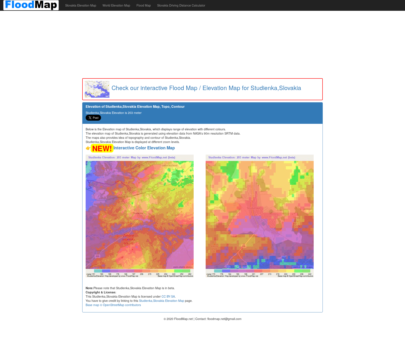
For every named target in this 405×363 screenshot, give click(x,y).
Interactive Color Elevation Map (144, 148)
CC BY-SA (168, 296)
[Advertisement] (202, 44)
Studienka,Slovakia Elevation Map (161, 300)
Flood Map (143, 5)
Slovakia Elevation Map (80, 5)
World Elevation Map (116, 5)
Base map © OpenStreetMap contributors (113, 305)
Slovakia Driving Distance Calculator (181, 5)
